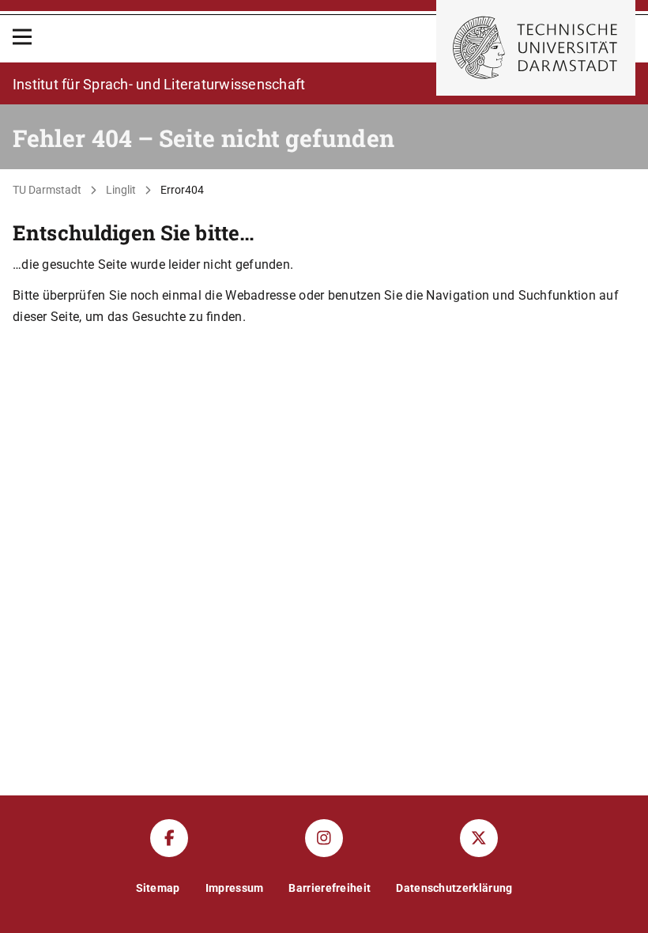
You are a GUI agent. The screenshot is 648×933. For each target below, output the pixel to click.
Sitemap (158, 888)
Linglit (121, 189)
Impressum (234, 888)
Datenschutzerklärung (454, 888)
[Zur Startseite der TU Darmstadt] (535, 48)
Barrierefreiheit (329, 888)
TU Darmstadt (47, 189)
